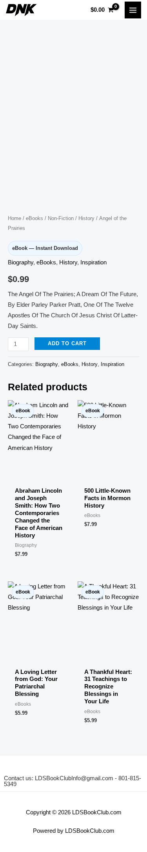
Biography (20, 262)
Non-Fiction (61, 218)
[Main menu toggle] (133, 10)
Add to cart (67, 343)
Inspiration (93, 262)
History (86, 218)
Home (14, 218)
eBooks (34, 218)
